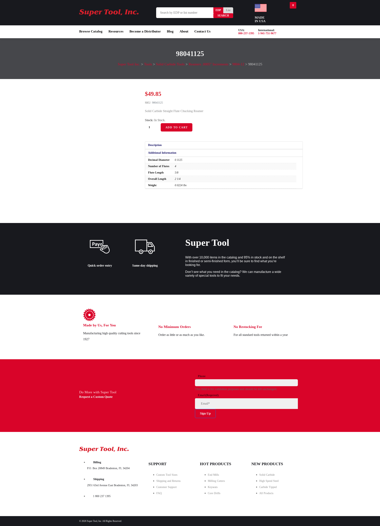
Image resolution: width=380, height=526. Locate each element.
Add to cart (176, 127)
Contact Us (202, 31)
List (228, 10)
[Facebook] (247, 448)
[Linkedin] (291, 448)
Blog (170, 31)
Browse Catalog (91, 31)
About (184, 31)
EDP (218, 10)
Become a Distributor (145, 31)
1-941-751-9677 (267, 33)
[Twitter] (269, 448)
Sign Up (205, 413)
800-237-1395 (246, 33)
